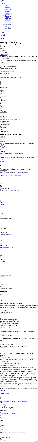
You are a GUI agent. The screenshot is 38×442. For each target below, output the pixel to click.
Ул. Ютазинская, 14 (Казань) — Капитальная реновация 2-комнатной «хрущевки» (10, 175)
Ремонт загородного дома (8, 18)
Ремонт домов (5, 15)
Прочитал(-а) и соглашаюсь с (14, 172)
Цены (2, 30)
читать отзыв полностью (3, 313)
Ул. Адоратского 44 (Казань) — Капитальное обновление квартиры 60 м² (9, 190)
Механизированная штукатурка (7, 24)
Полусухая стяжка (5, 23)
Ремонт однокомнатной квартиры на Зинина (6, 234)
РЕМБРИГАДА (2, 0)
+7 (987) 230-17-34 (2, 34)
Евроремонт (1, 156)
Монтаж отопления (7, 26)
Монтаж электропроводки (8, 29)
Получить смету (2, 171)
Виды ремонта (5, 4)
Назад (1, 96)
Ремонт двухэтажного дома (8, 22)
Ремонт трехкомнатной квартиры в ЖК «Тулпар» (6, 262)
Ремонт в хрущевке (7, 14)
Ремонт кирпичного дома (8, 19)
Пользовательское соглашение (8, 172)
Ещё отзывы (1, 356)
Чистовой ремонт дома (8, 16)
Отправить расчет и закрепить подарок (5, 124)
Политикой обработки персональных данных (22, 172)
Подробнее (1, 145)
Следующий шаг (2, 91)
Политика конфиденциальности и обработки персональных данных (9, 413)
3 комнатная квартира (7, 11)
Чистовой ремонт (2, 161)
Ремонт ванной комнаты (5, 405)
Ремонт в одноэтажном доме (8, 21)
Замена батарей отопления (8, 27)
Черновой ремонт (7, 5)
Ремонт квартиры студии (8, 9)
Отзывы (3, 31)
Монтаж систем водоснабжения (9, 25)
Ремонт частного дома (7, 17)
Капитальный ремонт (3, 147)
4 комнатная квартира (7, 12)
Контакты (3, 32)
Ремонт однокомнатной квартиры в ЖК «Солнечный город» (8, 219)
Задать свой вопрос (3, 390)
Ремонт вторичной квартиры (8, 13)
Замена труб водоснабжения (8, 28)
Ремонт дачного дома (7, 20)
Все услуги (3, 406)
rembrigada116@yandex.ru (3, 395)
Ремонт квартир (4, 404)
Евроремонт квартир (7, 7)
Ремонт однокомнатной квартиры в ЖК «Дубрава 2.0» (7, 247)
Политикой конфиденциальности (20, 432)
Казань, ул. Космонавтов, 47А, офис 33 (5, 393)
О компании (3, 3)
